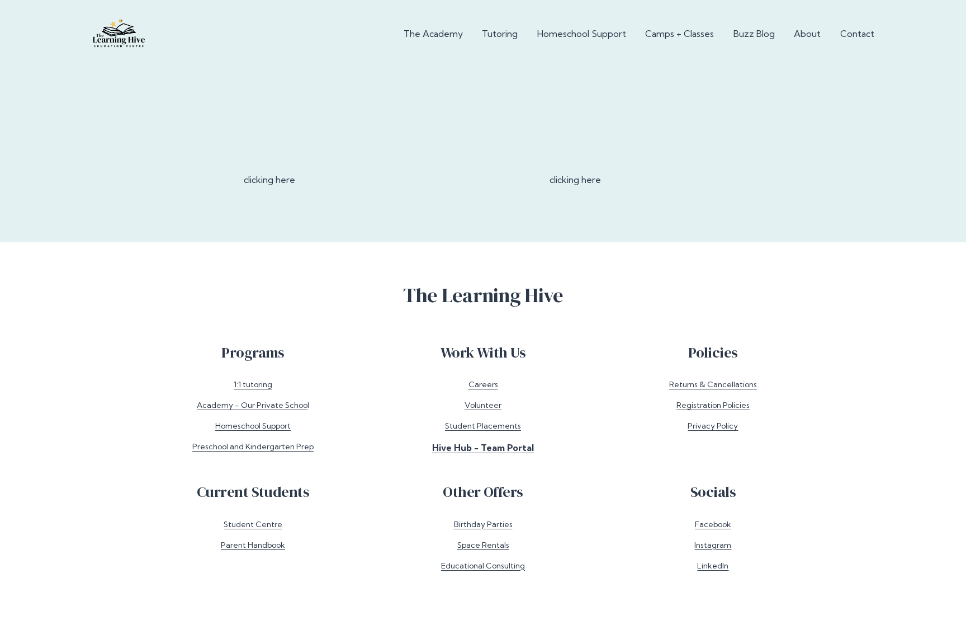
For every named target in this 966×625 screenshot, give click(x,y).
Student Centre (253, 524)
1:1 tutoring (253, 384)
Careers (483, 384)
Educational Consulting (483, 566)
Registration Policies (713, 405)
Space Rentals (483, 545)
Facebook (713, 524)
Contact (857, 33)
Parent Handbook (253, 545)
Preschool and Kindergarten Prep (253, 446)
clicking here (269, 179)
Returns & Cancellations (713, 384)
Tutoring (500, 33)
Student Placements (483, 426)
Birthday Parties (483, 524)
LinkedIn (712, 566)
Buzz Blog (754, 33)
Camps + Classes (679, 33)
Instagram (712, 545)
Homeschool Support (581, 33)
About (807, 33)
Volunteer (483, 405)
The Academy (433, 33)
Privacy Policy (713, 426)
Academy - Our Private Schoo (252, 405)
